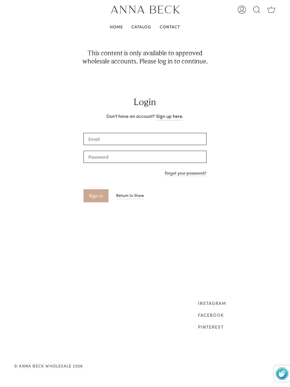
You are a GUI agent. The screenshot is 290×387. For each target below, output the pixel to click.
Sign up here (169, 116)
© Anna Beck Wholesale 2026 (48, 366)
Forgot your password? (185, 173)
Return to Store (130, 195)
